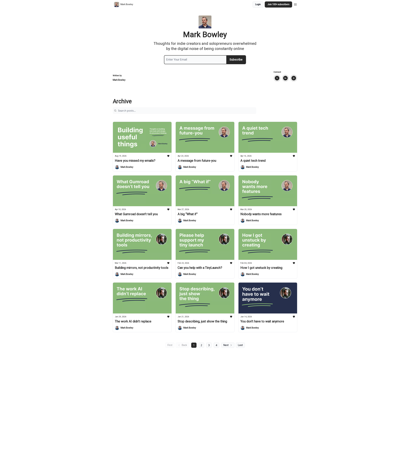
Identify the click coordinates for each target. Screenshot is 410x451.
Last (240, 345)
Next (226, 345)
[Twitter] (277, 78)
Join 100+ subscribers (278, 4)
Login (258, 4)
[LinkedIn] (285, 78)
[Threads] (293, 78)
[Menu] (295, 4)
